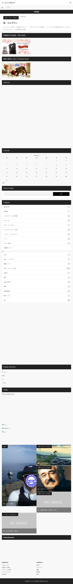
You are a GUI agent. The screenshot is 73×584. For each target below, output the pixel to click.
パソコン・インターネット (36, 234)
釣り (37, 300)
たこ (3, 379)
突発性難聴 (36, 291)
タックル (4, 372)
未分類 (36, 273)
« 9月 (3, 183)
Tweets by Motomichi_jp (8, 394)
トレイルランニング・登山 (36, 229)
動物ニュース (36, 263)
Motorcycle (36, 207)
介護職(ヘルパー (8, 248)
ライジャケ (39, 567)
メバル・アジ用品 (6, 569)
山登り (38, 565)
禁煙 (36, 286)
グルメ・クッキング (36, 225)
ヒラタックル (5, 565)
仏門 (36, 254)
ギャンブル (36, 220)
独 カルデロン (10, 23)
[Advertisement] (16, 117)
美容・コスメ (36, 295)
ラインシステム (6, 572)
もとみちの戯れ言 (35, 581)
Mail (37, 574)
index (3, 375)
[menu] (70, 2)
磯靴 (37, 569)
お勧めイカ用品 (6, 567)
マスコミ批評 (36, 243)
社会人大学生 (36, 282)
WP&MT (36, 211)
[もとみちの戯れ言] (33, 3)
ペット (36, 238)
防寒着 (38, 572)
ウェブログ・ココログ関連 (36, 216)
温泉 (36, 277)
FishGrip (4, 574)
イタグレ (4, 383)
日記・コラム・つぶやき (11, 17)
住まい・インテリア (36, 259)
